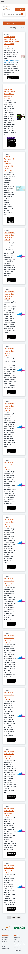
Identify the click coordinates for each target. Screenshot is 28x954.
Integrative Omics (11, 280)
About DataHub (18, 937)
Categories (5, 937)
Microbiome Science (11, 141)
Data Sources (5, 948)
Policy (15, 939)
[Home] (10, 8)
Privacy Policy (17, 950)
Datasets (4, 939)
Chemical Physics (11, 78)
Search (22, 14)
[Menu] (2, 2)
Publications (5, 941)
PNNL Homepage (18, 948)
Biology (11, 137)
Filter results (10, 23)
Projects (4, 944)
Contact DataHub (18, 941)
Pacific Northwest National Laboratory (8, 928)
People (4, 946)
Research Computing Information (19, 944)
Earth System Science (10, 145)
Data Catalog (5, 935)
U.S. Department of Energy (20, 928)
